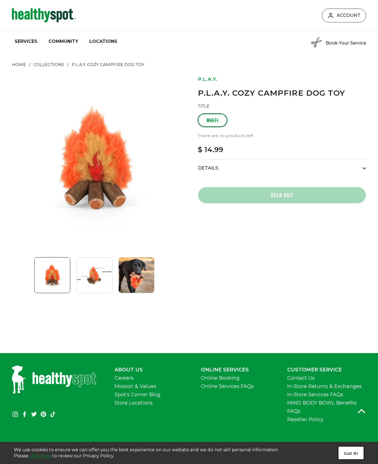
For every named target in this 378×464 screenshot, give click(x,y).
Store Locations (134, 403)
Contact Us (301, 378)
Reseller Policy (305, 419)
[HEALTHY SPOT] (44, 15)
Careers (124, 378)
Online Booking (220, 378)
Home (19, 64)
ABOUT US (129, 370)
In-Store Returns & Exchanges (324, 386)
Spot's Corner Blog (137, 395)
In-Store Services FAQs (315, 395)
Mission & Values (135, 386)
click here (40, 455)
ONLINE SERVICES (225, 370)
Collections (48, 64)
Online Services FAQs (227, 386)
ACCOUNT (348, 15)
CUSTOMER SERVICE (314, 370)
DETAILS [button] (208, 168)
